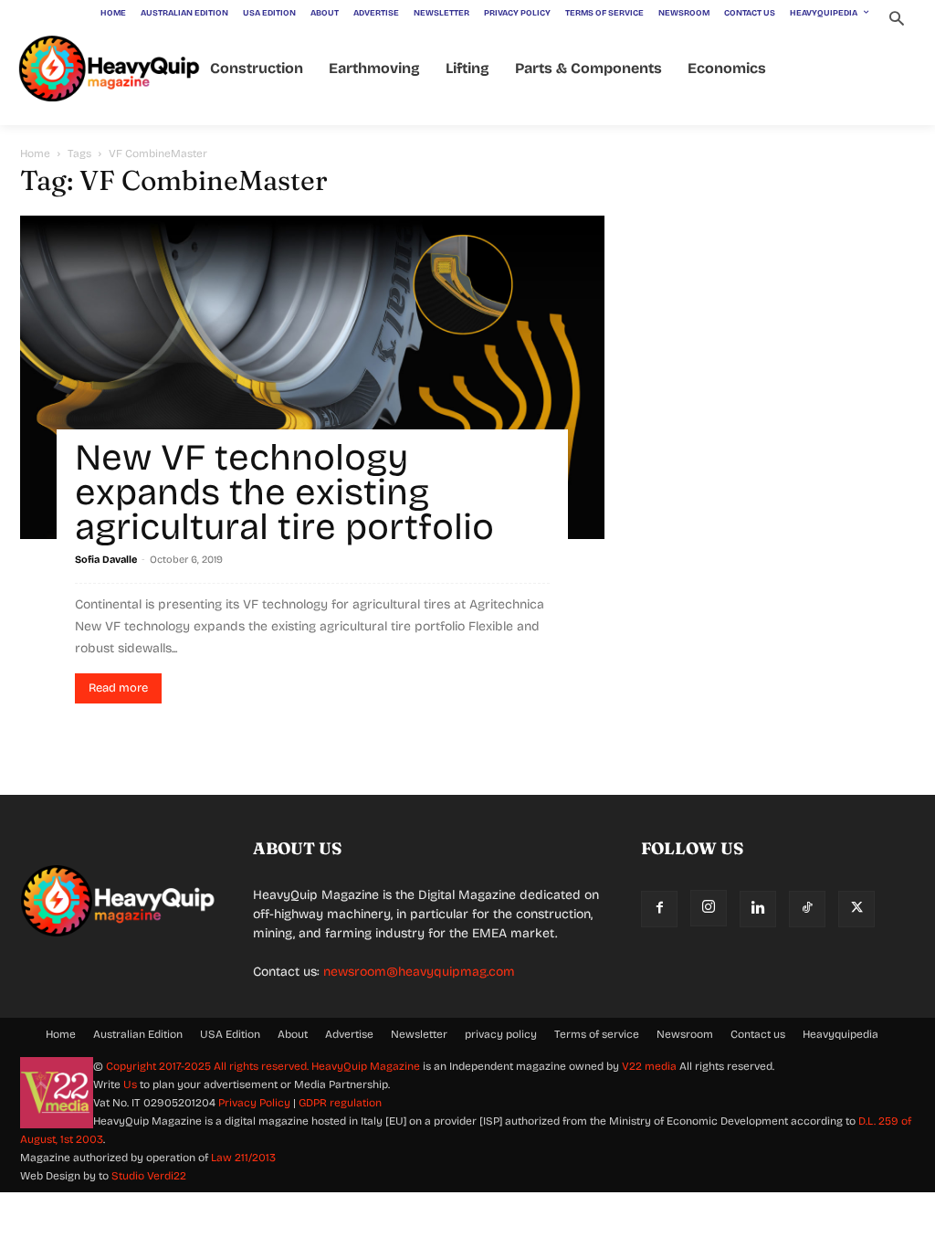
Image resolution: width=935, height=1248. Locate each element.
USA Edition (230, 1034)
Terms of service (596, 1034)
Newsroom (685, 1034)
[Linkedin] (758, 909)
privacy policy (501, 1034)
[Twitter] (856, 909)
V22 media (649, 1066)
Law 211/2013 (243, 1157)
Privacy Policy (254, 1102)
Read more (118, 688)
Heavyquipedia (840, 1034)
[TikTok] (807, 909)
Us (130, 1084)
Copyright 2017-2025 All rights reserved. (208, 1066)
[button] (896, 20)
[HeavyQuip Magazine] (109, 69)
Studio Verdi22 (148, 1175)
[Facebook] (659, 909)
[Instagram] (708, 908)
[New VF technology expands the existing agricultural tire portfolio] (312, 377)
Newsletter (419, 1034)
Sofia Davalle (106, 560)
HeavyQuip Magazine (365, 1066)
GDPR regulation (340, 1102)
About (293, 1034)
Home (35, 153)
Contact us (757, 1034)
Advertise (349, 1034)
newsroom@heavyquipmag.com (419, 971)
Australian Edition (138, 1034)
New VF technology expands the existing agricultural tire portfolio (284, 492)
